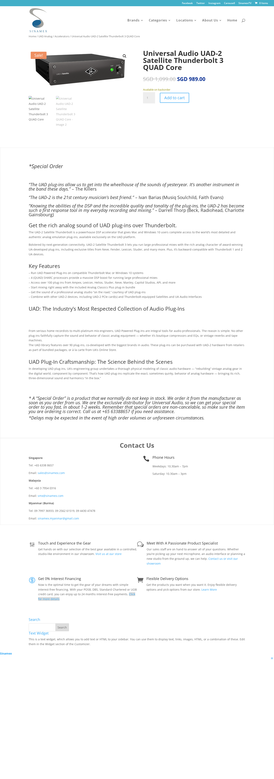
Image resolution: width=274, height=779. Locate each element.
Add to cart (174, 97)
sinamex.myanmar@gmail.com (58, 518)
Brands (133, 20)
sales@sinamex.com (51, 473)
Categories (158, 20)
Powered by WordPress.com (106, 649)
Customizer (82, 644)
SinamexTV (244, 3)
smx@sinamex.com (50, 496)
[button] (124, 56)
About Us (210, 20)
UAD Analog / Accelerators (53, 36)
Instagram (214, 3)
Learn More (209, 589)
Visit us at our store (108, 554)
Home (232, 20)
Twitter (200, 3)
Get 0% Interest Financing (59, 578)
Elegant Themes (57, 649)
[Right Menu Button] (272, 658)
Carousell (229, 3)
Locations (184, 20)
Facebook (187, 3)
